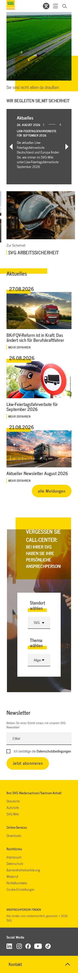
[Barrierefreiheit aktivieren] (46, 6)
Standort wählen (37, 605)
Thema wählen (36, 642)
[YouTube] (38, 946)
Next (66, 147)
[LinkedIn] (9, 946)
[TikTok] (48, 946)
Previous (11, 147)
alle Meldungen (51, 490)
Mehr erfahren (19, 347)
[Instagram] (19, 946)
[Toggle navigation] (55, 6)
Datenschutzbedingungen (54, 751)
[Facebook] (28, 946)
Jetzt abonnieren (28, 763)
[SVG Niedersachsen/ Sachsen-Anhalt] (10, 4)
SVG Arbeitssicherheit (33, 252)
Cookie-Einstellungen (20, 889)
